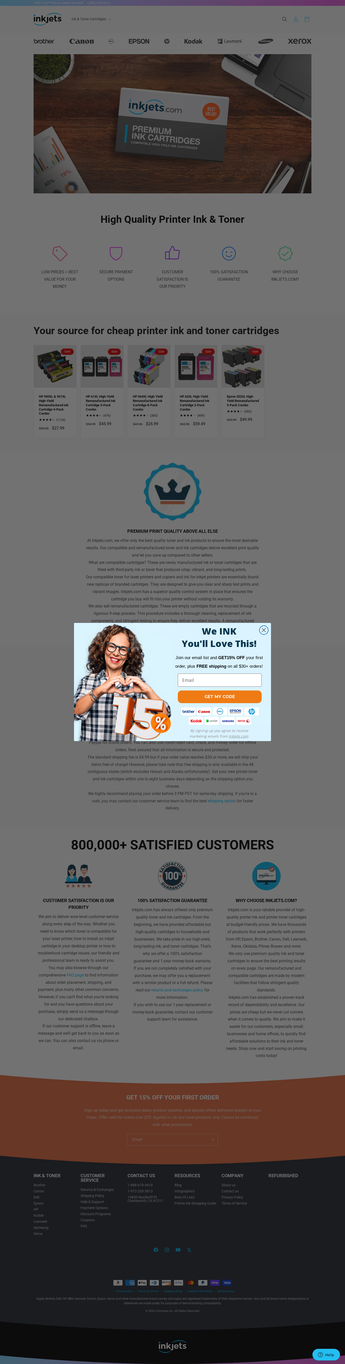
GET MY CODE (220, 696)
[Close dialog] (263, 630)
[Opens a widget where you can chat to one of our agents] (326, 1355)
